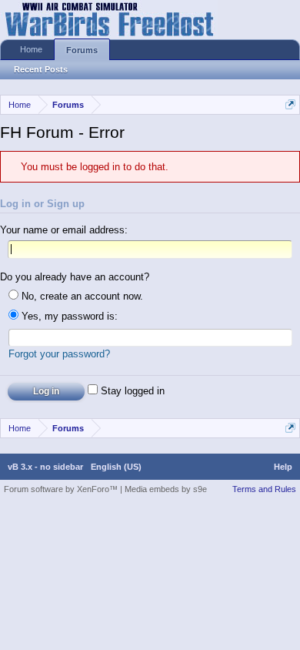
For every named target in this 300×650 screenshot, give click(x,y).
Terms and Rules (264, 489)
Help (283, 466)
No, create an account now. (80, 296)
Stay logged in (131, 391)
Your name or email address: (64, 230)
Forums (82, 50)
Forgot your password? (59, 354)
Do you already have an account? (74, 277)
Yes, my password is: (68, 316)
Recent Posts (41, 69)
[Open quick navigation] (290, 104)
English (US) (116, 466)
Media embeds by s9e (166, 489)
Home (31, 49)
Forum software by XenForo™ (62, 489)
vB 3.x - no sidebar (45, 466)
